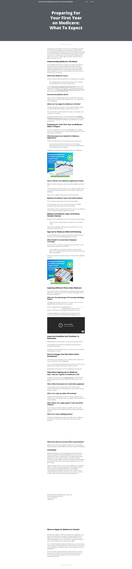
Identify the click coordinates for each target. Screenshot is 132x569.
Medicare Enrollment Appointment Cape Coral (68, 89)
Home (87, 1)
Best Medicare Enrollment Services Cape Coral (63, 86)
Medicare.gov (53, 204)
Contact (92, 1)
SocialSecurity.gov (68, 377)
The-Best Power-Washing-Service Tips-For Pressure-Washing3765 (55, 1)
